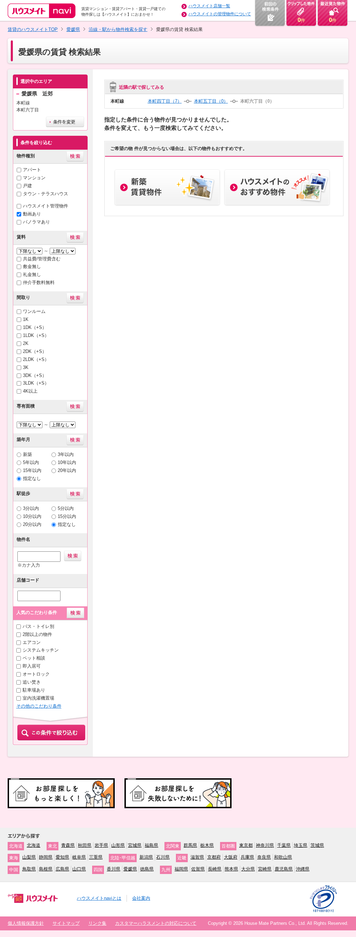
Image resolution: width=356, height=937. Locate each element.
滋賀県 (197, 857)
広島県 (62, 869)
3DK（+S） (35, 375)
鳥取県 (29, 869)
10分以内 (32, 516)
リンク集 (97, 923)
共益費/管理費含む (41, 258)
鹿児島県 (284, 869)
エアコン (32, 642)
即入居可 (32, 666)
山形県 (118, 845)
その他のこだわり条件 (39, 706)
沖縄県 (302, 869)
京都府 (214, 857)
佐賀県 (198, 869)
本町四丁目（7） (165, 101)
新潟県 (146, 857)
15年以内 (32, 470)
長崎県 (214, 869)
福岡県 (181, 869)
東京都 (246, 845)
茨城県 (317, 845)
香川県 (113, 869)
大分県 (248, 869)
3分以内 (31, 508)
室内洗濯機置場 (38, 698)
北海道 (33, 845)
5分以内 (66, 508)
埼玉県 (300, 845)
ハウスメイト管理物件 (45, 205)
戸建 (27, 185)
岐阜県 (79, 857)
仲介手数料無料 (39, 282)
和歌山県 (283, 857)
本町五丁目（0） (211, 101)
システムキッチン (41, 650)
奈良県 (264, 857)
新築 (27, 454)
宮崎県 (265, 869)
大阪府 (230, 857)
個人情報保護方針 (26, 923)
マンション (34, 177)
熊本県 (231, 869)
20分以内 (32, 524)
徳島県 (147, 869)
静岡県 (45, 857)
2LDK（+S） (36, 359)
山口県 (79, 869)
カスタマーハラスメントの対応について (155, 923)
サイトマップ (66, 923)
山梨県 (29, 857)
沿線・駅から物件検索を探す (118, 29)
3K (26, 367)
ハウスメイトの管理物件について (219, 13)
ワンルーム (34, 311)
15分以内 (67, 516)
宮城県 (134, 845)
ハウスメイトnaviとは (99, 898)
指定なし (32, 478)
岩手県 (101, 845)
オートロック (36, 674)
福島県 (151, 845)
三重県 (96, 857)
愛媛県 (73, 29)
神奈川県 (265, 845)
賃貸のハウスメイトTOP (33, 29)
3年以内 (66, 454)
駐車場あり (34, 690)
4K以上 (30, 391)
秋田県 (84, 845)
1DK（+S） (35, 327)
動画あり (32, 213)
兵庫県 (247, 857)
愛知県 (62, 857)
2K (26, 343)
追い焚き (32, 682)
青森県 (68, 845)
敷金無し (32, 266)
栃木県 (207, 845)
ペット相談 (34, 658)
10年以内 (67, 462)
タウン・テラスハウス (45, 193)
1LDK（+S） (36, 335)
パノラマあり (36, 222)
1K (26, 319)
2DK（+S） (35, 351)
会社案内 (141, 898)
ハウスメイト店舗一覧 (209, 5)
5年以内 (31, 462)
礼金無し (32, 274)
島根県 (45, 869)
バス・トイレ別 (38, 626)
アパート (32, 169)
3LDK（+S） (36, 383)
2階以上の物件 (37, 634)
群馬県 (190, 845)
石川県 (163, 857)
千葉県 (284, 845)
